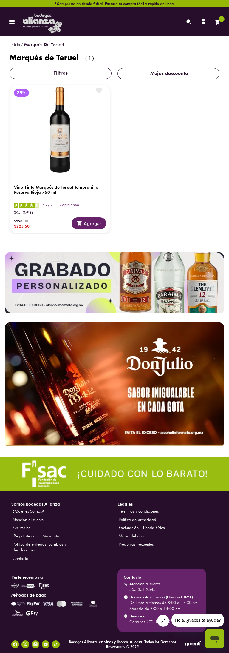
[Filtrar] (61, 73)
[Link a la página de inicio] (15, 44)
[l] (204, 21)
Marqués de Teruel (44, 44)
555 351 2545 (142, 589)
